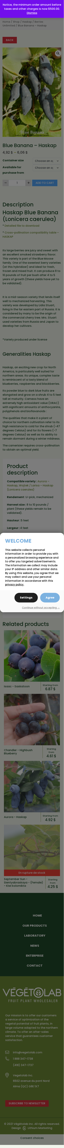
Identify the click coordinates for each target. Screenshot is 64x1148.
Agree (50, 598)
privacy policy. (14, 584)
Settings (26, 598)
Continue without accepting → (41, 607)
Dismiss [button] (32, 13)
